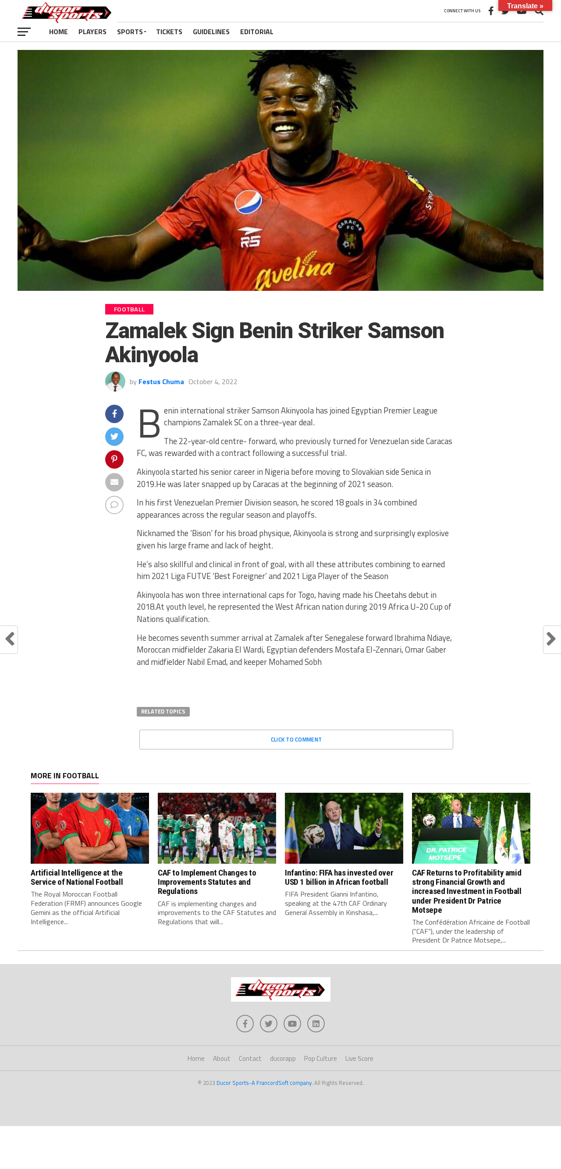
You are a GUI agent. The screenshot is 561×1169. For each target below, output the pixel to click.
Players (92, 31)
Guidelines (211, 31)
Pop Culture (320, 1058)
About (222, 1058)
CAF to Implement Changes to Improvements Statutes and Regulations (207, 882)
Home (58, 31)
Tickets (169, 31)
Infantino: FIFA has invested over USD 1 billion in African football (339, 877)
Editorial (256, 31)
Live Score (359, 1058)
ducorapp (283, 1058)
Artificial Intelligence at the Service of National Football (77, 877)
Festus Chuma (161, 381)
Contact (250, 1058)
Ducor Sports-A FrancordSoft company (264, 1082)
